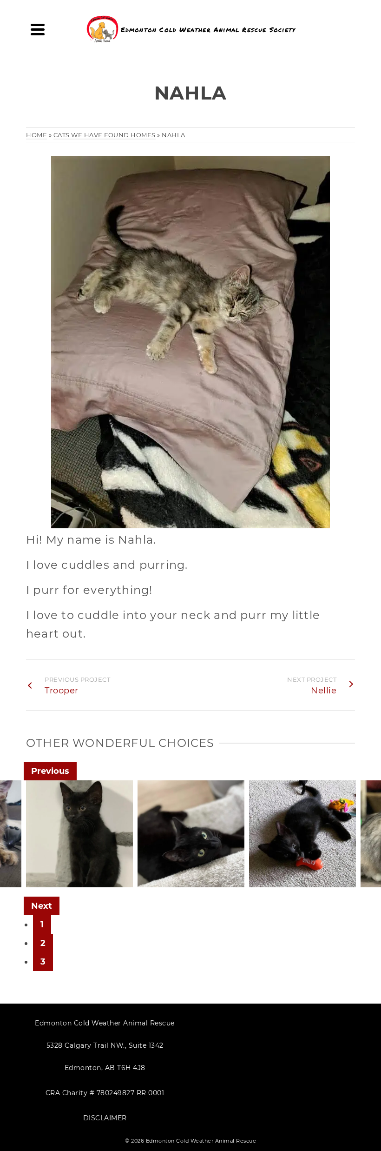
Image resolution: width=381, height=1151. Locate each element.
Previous (50, 771)
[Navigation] (37, 29)
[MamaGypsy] (244, 861)
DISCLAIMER (105, 1118)
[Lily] (356, 861)
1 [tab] (42, 924)
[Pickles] (21, 861)
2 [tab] (43, 943)
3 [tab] (43, 962)
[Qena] (133, 861)
